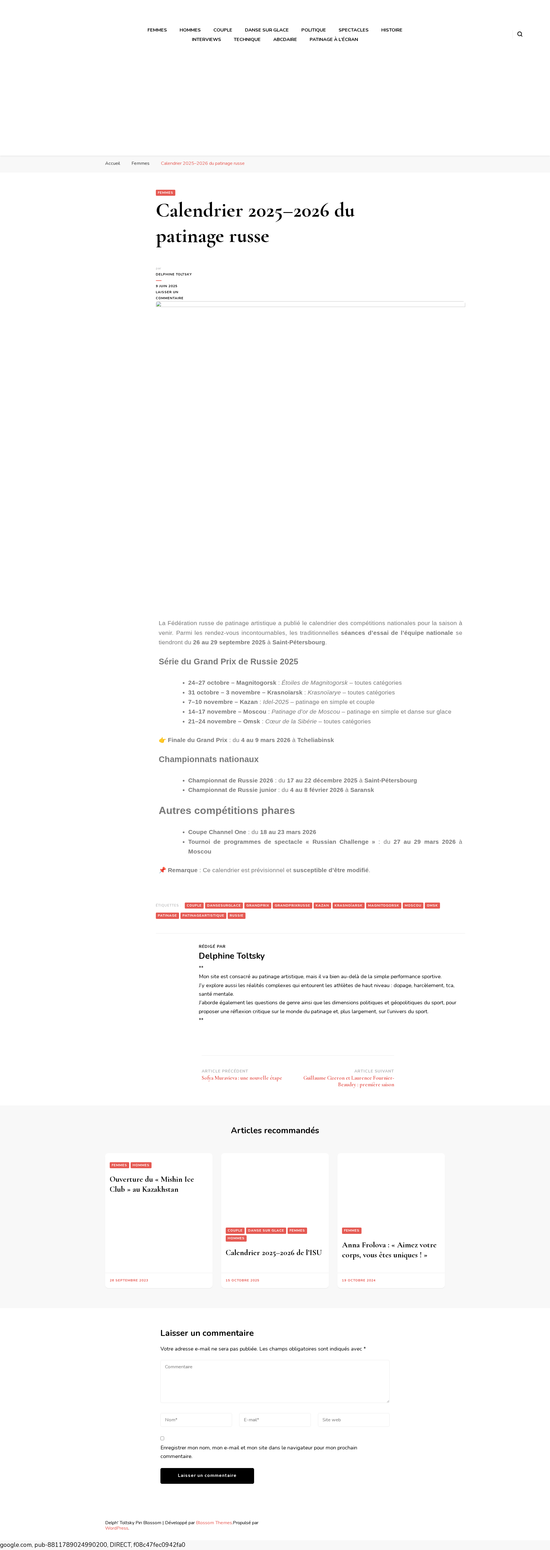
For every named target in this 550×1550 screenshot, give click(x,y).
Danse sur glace (267, 30)
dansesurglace (224, 905)
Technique (247, 39)
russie (236, 915)
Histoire (391, 30)
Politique (313, 30)
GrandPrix (257, 905)
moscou (413, 905)
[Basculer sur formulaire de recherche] (519, 34)
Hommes (190, 30)
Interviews (206, 39)
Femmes (157, 30)
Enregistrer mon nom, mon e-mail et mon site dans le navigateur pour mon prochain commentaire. (258, 1452)
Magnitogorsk (383, 905)
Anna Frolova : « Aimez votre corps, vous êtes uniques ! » (389, 1250)
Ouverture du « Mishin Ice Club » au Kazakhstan (152, 1184)
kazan (322, 905)
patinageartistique (203, 915)
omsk (432, 905)
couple (194, 905)
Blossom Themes (214, 1522)
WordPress (116, 1528)
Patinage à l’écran (334, 39)
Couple (222, 30)
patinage (167, 915)
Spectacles (354, 30)
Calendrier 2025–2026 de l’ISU (274, 1252)
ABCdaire (285, 39)
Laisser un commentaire (174, 294)
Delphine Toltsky (174, 274)
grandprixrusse (292, 905)
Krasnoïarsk (349, 905)
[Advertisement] (275, 108)
